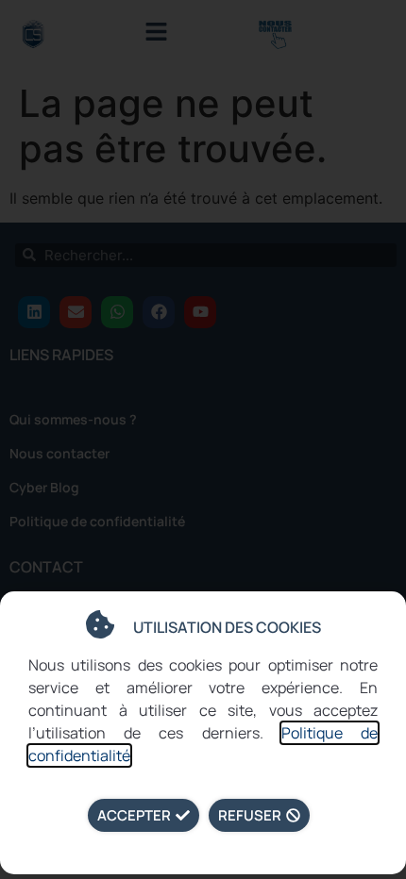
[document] (203, 439)
